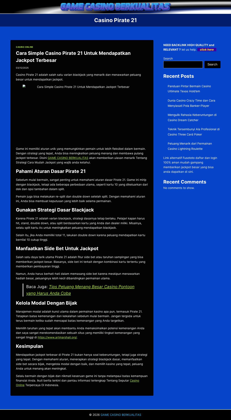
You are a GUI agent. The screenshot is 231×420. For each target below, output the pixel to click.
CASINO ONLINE (24, 47)
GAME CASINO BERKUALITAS (121, 414)
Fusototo (189, 158)
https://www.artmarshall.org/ (57, 337)
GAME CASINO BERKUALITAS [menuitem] (68, 158)
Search (168, 58)
